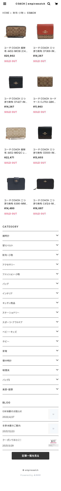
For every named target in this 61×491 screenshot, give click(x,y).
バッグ (6, 283)
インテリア (8, 293)
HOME (6, 12)
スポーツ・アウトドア (13, 322)
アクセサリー (9, 264)
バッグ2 (6, 379)
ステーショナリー (11, 312)
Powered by (27, 475)
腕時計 (6, 235)
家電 (5, 351)
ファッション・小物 (11, 274)
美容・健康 (8, 389)
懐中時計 (7, 360)
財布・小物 (18, 12)
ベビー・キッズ (10, 331)
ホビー (6, 341)
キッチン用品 (9, 303)
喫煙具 (6, 370)
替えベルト (8, 245)
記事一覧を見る (30, 455)
